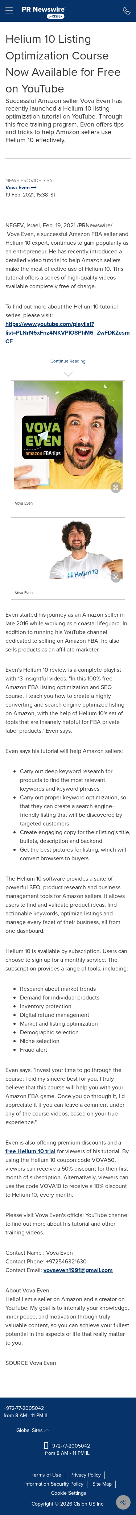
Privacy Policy (85, 1475)
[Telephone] (127, 11)
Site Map (102, 1484)
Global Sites (30, 1430)
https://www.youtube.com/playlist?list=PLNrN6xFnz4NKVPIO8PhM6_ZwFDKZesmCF (67, 332)
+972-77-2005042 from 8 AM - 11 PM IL (67, 1449)
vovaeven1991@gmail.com (78, 1270)
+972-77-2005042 (24, 1408)
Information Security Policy (53, 1484)
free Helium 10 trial (30, 1151)
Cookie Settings (68, 1493)
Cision (80, 1504)
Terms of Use (46, 1475)
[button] (68, 435)
